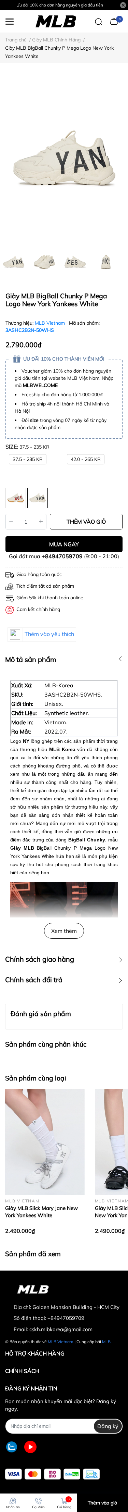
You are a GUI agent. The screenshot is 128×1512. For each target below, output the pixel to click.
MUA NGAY (64, 544)
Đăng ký (107, 1426)
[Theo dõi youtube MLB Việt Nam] (30, 1447)
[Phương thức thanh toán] (52, 1474)
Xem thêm (64, 930)
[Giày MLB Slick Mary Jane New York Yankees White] (45, 1142)
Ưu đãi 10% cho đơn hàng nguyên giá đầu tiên (59, 5)
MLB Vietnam (50, 323)
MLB (106, 1341)
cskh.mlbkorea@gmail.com (61, 1329)
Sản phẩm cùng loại (35, 1078)
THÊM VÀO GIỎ (86, 521)
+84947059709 (62, 556)
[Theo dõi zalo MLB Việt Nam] (11, 1447)
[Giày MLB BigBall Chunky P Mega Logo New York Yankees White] (64, 159)
